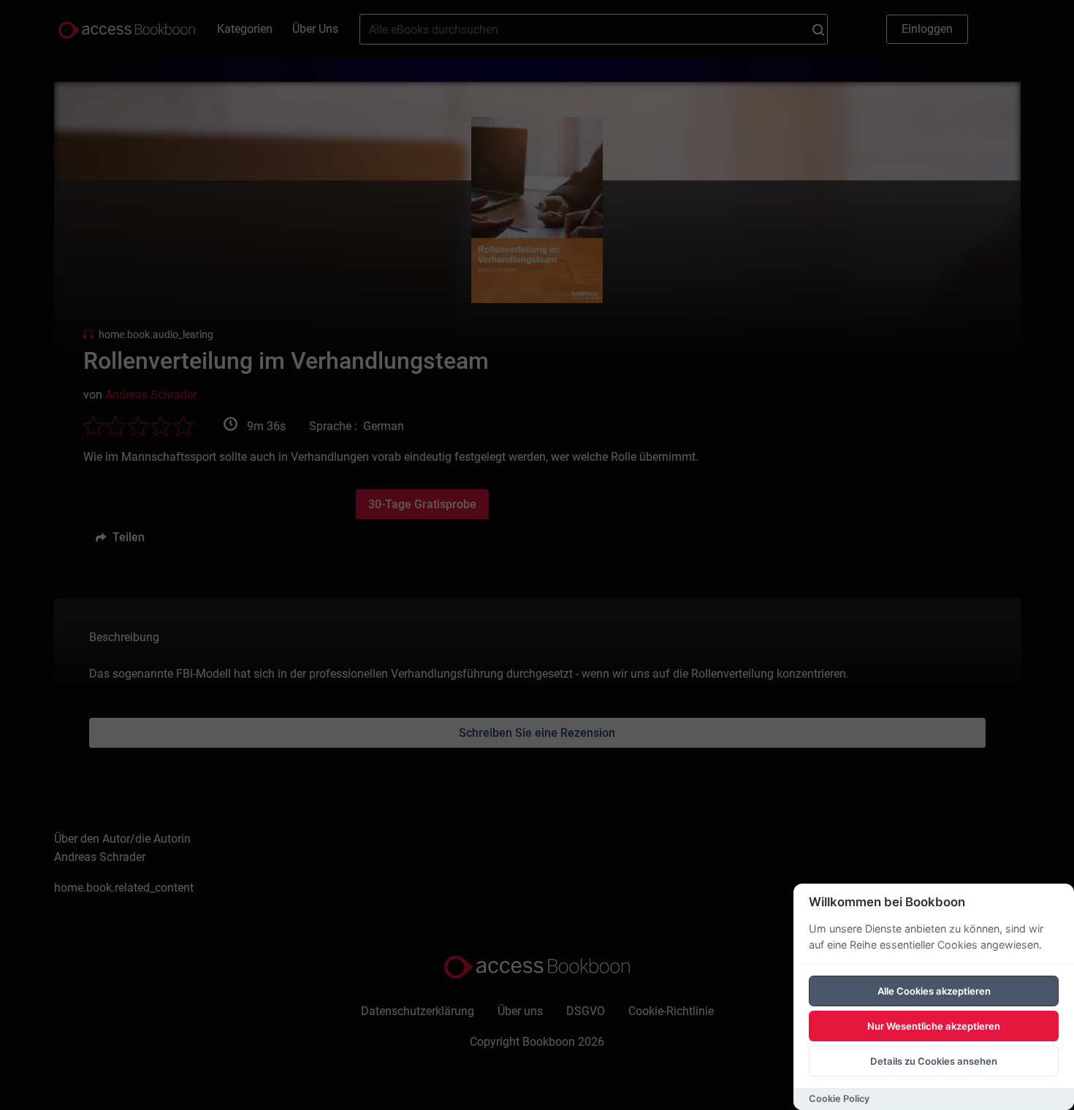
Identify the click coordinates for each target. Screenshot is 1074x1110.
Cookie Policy (839, 1098)
